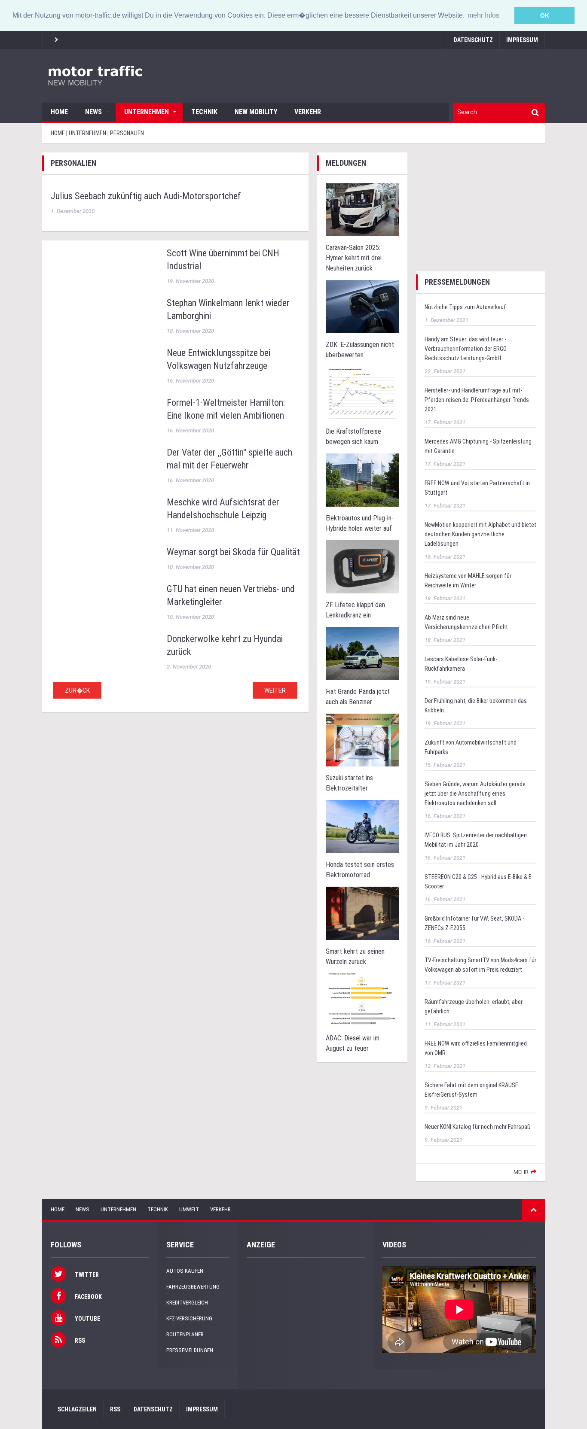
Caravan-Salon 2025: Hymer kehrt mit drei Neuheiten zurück (354, 257)
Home (59, 112)
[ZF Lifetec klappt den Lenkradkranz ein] (362, 566)
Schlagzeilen (77, 1409)
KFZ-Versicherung (189, 1318)
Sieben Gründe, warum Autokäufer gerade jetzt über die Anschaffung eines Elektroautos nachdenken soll (475, 793)
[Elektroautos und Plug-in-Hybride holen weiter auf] (362, 479)
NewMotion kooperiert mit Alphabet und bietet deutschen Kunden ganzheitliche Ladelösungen (480, 534)
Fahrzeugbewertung (193, 1286)
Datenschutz (473, 39)
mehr (521, 1172)
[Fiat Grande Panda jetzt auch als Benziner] (362, 653)
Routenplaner (185, 1334)
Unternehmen (146, 112)
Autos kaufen (184, 1271)
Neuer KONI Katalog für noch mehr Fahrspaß (478, 1126)
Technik (204, 112)
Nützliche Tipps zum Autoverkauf (465, 307)
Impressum (522, 39)
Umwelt (189, 1209)
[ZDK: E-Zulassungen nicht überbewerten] (362, 306)
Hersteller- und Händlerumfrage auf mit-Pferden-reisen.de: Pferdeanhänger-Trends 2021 (477, 400)
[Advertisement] (480, 206)
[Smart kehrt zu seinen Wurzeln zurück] (362, 913)
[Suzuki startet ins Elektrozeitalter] (362, 739)
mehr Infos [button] (483, 15)
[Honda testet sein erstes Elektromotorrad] (362, 826)
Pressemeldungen (189, 1350)
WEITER (275, 690)
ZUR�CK (77, 690)
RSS (115, 1409)
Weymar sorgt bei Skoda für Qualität (233, 552)
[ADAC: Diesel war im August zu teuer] (362, 999)
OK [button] (544, 15)
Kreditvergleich (187, 1302)
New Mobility (256, 112)
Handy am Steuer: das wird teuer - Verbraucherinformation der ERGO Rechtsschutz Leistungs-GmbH (466, 349)
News (93, 112)
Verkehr (307, 112)
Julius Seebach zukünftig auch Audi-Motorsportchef (146, 196)
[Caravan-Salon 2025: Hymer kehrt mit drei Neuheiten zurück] (362, 209)
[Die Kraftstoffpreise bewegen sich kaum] (362, 393)
